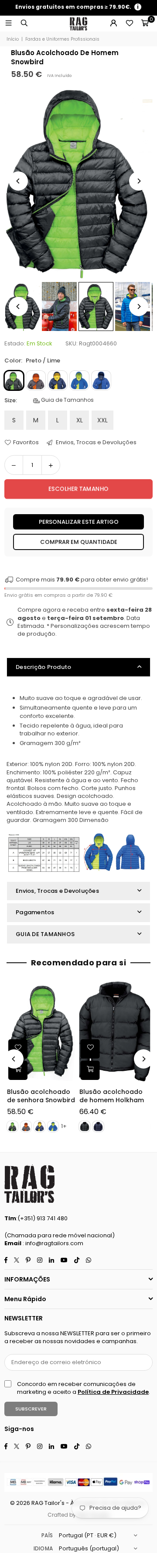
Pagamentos (35, 912)
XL (79, 420)
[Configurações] (113, 23)
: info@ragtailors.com (52, 1243)
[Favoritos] (129, 23)
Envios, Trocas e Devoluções (96, 442)
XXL (102, 420)
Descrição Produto (43, 667)
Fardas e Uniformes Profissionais (62, 39)
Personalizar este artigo (79, 522)
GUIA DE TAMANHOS (45, 934)
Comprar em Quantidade (78, 542)
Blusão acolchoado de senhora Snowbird (41, 1096)
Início (13, 39)
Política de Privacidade (113, 1392)
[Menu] (8, 23)
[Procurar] (24, 23)
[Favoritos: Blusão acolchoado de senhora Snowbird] (17, 1049)
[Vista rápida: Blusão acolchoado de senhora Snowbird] (17, 1070)
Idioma (43, 1548)
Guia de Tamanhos (67, 400)
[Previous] (18, 181)
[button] (145, 23)
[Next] (138, 181)
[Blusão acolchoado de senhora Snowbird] (42, 1031)
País (47, 1535)
